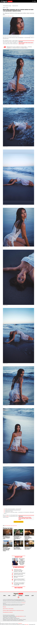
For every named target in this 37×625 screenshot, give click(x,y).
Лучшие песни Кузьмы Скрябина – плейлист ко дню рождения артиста (19, 580)
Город (4, 595)
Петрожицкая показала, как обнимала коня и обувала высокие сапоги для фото (17, 538)
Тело (16, 525)
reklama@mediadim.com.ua (20, 616)
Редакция (4, 606)
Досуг (7, 7)
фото (5, 525)
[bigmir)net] (5, 1)
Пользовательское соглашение (8, 612)
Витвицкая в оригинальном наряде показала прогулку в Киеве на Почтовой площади (6, 549)
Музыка (14, 595)
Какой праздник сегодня (7, 5)
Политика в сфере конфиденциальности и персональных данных (13, 610)
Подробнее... (20, 623)
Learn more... (27, 624)
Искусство (27, 595)
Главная (4, 7)
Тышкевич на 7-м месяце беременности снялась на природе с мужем (6, 537)
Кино (9, 595)
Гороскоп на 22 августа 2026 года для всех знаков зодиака (28, 548)
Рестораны (20, 595)
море (11, 525)
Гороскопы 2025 (15, 5)
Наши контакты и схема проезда (8, 608)
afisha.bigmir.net (23, 602)
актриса (14, 525)
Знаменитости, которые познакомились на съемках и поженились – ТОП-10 (18, 570)
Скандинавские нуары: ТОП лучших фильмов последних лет (17, 548)
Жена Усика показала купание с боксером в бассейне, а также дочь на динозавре (28, 538)
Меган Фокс (8, 525)
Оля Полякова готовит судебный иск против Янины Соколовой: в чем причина (19, 583)
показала (7, 516)
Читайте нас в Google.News (18, 521)
